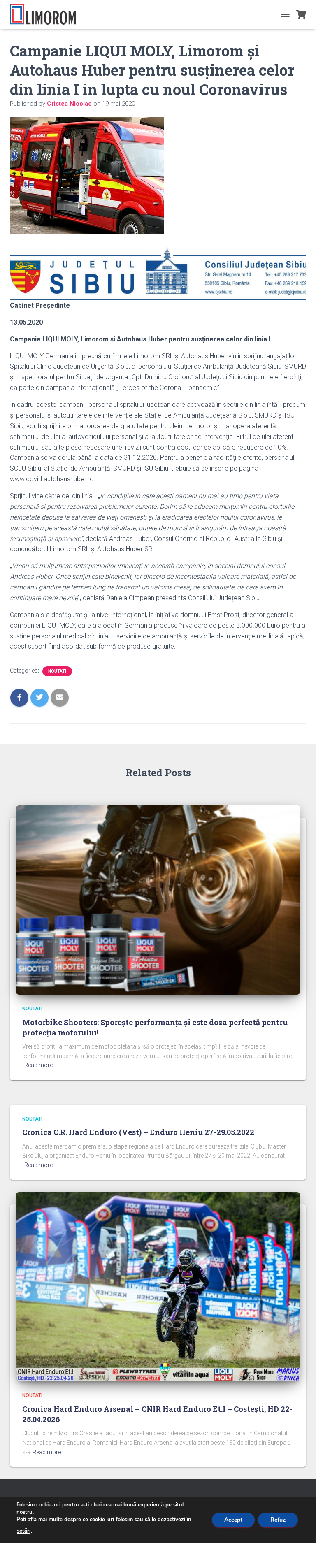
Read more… (40, 1065)
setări (23, 1531)
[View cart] (301, 14)
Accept (233, 1520)
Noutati (57, 671)
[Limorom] (46, 14)
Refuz (278, 1520)
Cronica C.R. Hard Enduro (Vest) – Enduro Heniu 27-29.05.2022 (138, 1132)
